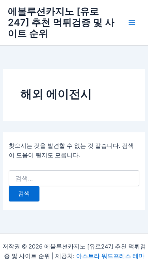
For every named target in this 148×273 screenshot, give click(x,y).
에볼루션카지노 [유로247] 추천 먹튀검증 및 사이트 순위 (61, 23)
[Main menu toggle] (132, 22)
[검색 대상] (74, 178)
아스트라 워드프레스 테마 (110, 256)
